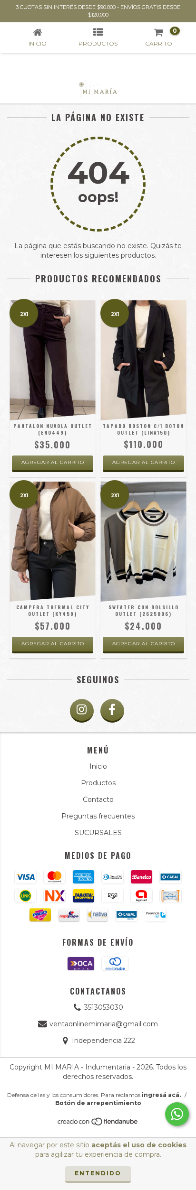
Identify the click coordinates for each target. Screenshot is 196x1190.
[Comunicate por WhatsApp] (177, 1114)
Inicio (98, 766)
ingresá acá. (161, 1094)
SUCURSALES (98, 832)
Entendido (98, 1173)
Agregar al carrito (52, 462)
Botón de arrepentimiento (98, 1102)
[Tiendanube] (98, 1123)
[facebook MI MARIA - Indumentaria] (112, 711)
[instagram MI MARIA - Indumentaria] (82, 711)
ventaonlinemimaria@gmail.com (103, 1024)
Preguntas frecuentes (98, 816)
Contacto (98, 799)
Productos (98, 783)
